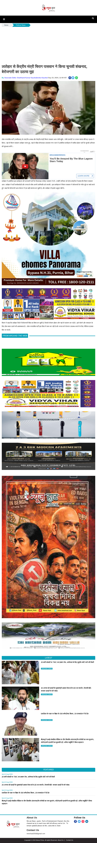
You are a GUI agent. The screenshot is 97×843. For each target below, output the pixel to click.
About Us (32, 817)
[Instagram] (83, 821)
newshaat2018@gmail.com (36, 833)
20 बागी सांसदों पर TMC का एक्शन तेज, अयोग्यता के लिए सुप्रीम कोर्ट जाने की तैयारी (28, 777)
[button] (4, 19)
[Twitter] (79, 821)
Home (6, 25)
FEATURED (48, 770)
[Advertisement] (48, 45)
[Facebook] (75, 821)
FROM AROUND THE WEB (15, 336)
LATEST (48, 658)
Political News (21, 25)
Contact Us (33, 830)
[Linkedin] (86, 821)
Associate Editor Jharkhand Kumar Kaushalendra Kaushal (26, 78)
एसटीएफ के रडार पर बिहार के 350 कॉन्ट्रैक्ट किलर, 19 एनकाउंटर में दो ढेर (25, 793)
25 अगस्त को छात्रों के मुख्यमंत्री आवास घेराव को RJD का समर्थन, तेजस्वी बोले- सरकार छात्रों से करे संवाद (35, 785)
